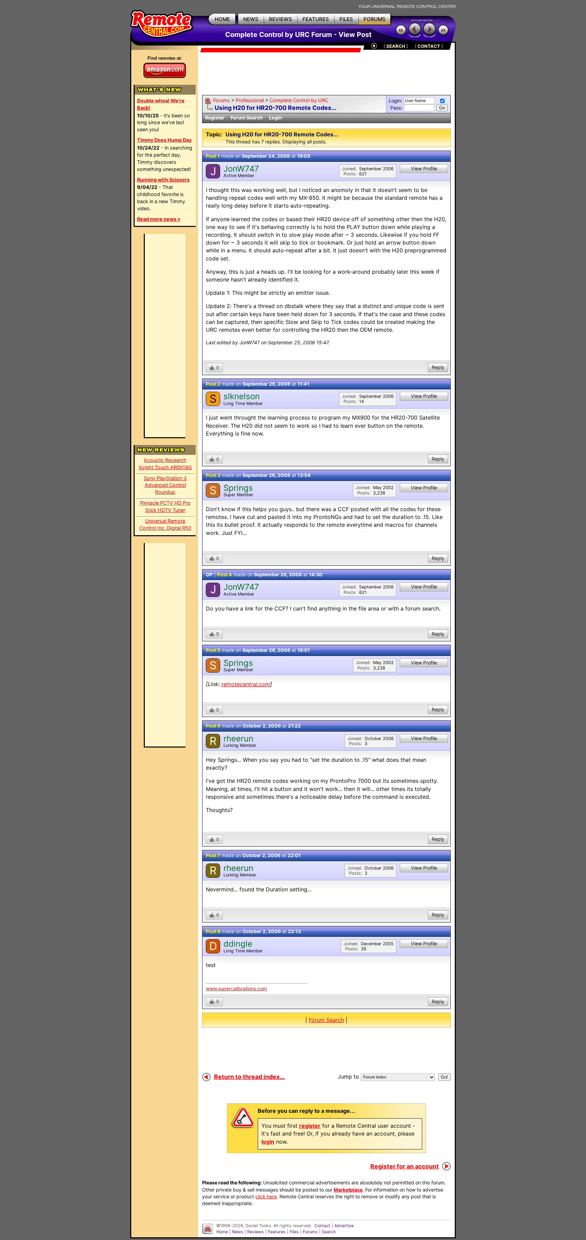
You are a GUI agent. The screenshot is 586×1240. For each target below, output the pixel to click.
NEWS (250, 19)
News (237, 1231)
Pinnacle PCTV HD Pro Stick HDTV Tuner (165, 506)
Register (214, 117)
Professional (250, 100)
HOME (222, 19)
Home (222, 1231)
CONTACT (428, 46)
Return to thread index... (249, 1076)
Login (275, 117)
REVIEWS (280, 19)
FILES (346, 19)
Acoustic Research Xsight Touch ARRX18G (165, 463)
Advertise (344, 1225)
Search (329, 1231)
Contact (322, 1225)
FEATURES (315, 19)
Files (294, 1231)
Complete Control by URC (299, 100)
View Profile (424, 168)
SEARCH (395, 46)
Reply (438, 367)
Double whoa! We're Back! (160, 104)
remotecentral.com (245, 684)
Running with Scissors (163, 179)
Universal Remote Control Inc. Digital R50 (165, 524)
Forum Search (247, 117)
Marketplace (348, 1190)
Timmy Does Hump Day (164, 140)
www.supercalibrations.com (236, 988)
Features (277, 1231)
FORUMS (375, 19)
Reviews (255, 1231)
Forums (221, 100)
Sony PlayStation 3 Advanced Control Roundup (165, 485)
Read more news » (158, 219)
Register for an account (404, 1166)
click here (266, 1196)
